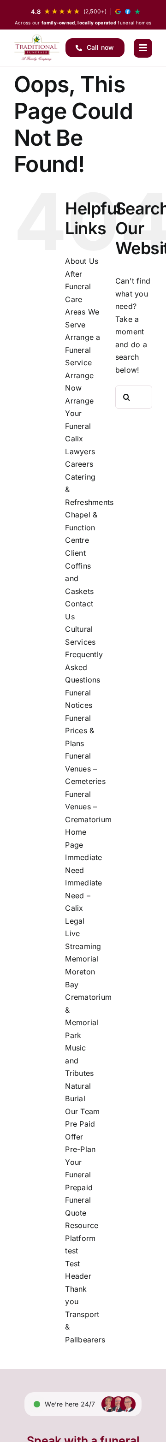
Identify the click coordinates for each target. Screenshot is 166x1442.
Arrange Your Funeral (79, 413)
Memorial (81, 958)
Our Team (82, 1111)
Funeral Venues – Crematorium (88, 806)
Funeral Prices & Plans (79, 730)
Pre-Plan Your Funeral (80, 1162)
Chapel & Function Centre (81, 527)
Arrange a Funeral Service (82, 349)
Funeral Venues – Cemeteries (85, 768)
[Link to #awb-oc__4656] (143, 48)
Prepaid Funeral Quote (79, 1200)
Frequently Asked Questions (83, 667)
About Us (81, 261)
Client (75, 553)
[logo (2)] (37, 47)
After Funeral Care (78, 286)
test (71, 1250)
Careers (79, 464)
